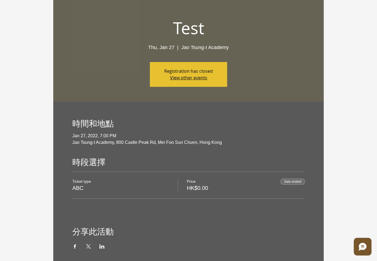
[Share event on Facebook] (75, 246)
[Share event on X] (88, 246)
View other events (188, 78)
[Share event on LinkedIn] (102, 246)
